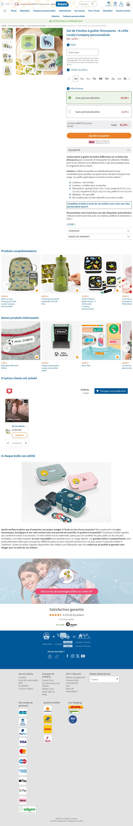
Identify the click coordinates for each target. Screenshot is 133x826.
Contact (22, 677)
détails (53, 4)
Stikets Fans (48, 688)
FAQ (20, 682)
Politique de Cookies (75, 821)
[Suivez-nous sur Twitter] (77, 656)
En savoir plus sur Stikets (50, 685)
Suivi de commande (28, 680)
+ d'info (70, 224)
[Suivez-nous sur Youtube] (82, 656)
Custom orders (26, 688)
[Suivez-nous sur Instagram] (72, 656)
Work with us (48, 691)
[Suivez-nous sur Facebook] (67, 656)
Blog (44, 694)
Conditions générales (58, 821)
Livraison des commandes (72, 682)
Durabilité (23, 685)
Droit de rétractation (71, 690)
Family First (47, 680)
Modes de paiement (75, 677)
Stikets (3, 25)
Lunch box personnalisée (36, 25)
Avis (68, 685)
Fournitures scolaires (16, 25)
